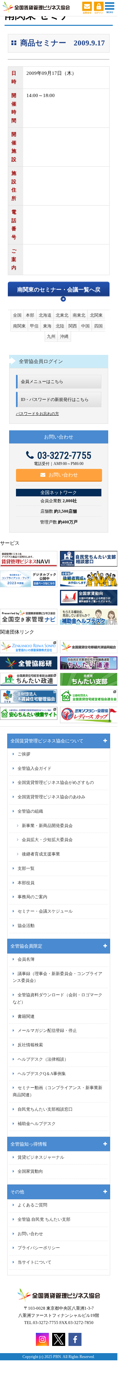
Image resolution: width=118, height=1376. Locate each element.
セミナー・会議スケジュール (45, 911)
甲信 (34, 325)
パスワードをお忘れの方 (37, 413)
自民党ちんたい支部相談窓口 (45, 1109)
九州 (51, 336)
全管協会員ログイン (41, 361)
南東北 (79, 315)
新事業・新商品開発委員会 (47, 825)
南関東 (19, 325)
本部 (30, 315)
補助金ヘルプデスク (37, 1123)
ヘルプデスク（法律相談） (43, 1059)
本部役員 (26, 883)
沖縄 (64, 336)
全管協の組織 (30, 811)
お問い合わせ (63, 474)
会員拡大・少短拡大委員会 (47, 839)
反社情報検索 (30, 1045)
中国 (85, 325)
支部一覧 (26, 868)
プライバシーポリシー (39, 1248)
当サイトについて (35, 1262)
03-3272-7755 (64, 455)
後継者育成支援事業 (41, 854)
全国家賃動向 (30, 1171)
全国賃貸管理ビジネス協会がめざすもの (56, 782)
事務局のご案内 (32, 897)
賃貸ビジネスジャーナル (41, 1157)
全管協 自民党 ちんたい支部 (44, 1219)
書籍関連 (26, 1016)
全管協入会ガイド (35, 768)
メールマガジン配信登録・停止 (47, 1030)
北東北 (62, 315)
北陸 (60, 325)
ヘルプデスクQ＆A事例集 (42, 1073)
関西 (72, 325)
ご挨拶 (24, 754)
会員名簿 (26, 959)
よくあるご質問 (32, 1205)
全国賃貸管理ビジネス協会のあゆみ (51, 797)
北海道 (45, 315)
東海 (47, 325)
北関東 (96, 315)
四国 (98, 325)
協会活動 (26, 925)
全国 (17, 315)
